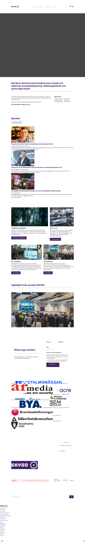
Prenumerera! (52, 364)
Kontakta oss (13, 444)
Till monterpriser (55, 239)
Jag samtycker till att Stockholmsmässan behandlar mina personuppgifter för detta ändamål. (57, 360)
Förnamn (48, 342)
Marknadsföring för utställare (5, 515)
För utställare (33, 6)
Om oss (12, 442)
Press (12, 449)
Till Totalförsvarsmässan (19, 238)
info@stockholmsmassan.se (66, 445)
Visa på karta (62, 451)
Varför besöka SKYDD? (4, 520)
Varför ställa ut (2, 511)
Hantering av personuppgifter (54, 352)
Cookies (72, 480)
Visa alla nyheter (17, 122)
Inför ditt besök (3, 523)
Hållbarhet (2, 532)
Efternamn (61, 342)
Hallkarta (1, 527)
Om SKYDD (54, 6)
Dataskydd (65, 480)
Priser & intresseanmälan (4, 512)
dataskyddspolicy (51, 358)
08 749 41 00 (66, 442)
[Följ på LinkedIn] (31, 443)
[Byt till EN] (70, 6)
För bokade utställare (4, 514)
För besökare (40, 6)
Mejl (47, 347)
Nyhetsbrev (13, 447)
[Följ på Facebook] (28, 443)
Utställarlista (47, 6)
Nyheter (12, 446)
